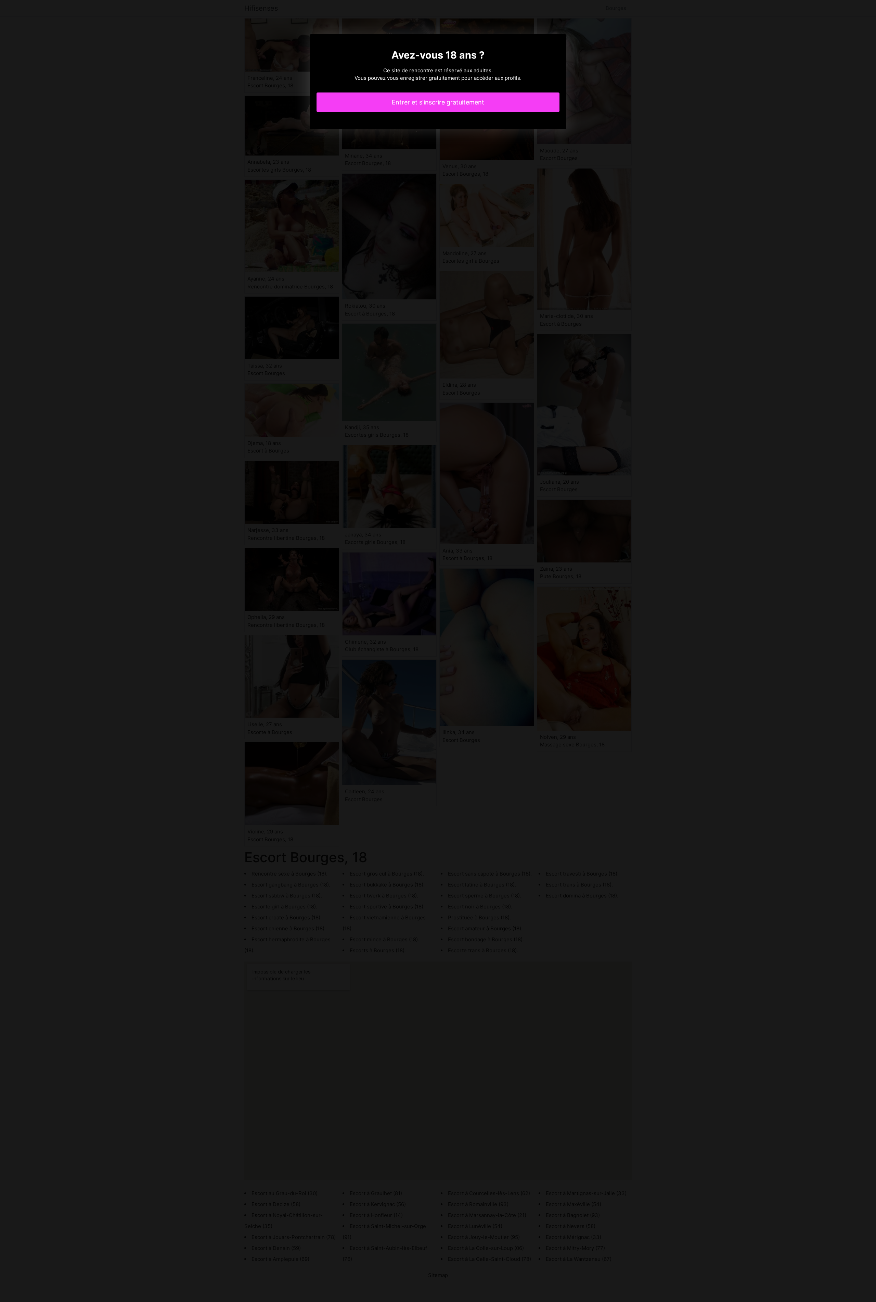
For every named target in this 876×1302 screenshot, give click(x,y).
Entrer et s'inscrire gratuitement (438, 102)
